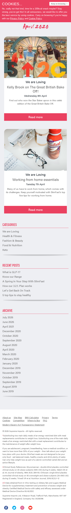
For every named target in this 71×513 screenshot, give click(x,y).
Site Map (18, 417)
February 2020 (10, 359)
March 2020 (9, 354)
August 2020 (9, 345)
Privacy (45, 417)
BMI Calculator (32, 417)
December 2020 (11, 331)
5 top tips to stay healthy (16, 295)
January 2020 (10, 363)
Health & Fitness (12, 236)
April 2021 (8, 326)
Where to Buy (33, 420)
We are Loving (10, 231)
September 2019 (11, 382)
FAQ (45, 420)
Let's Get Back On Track (16, 290)
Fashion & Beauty (12, 240)
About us (6, 417)
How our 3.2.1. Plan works (17, 286)
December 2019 (11, 368)
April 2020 (8, 349)
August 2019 (9, 386)
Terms (55, 417)
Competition (18, 420)
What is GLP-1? (11, 272)
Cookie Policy (35, 18)
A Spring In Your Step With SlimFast (23, 281)
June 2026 (8, 322)
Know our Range (12, 276)
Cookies (6, 420)
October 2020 (10, 336)
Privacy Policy (17, 18)
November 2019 (11, 373)
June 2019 (8, 391)
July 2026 (7, 317)
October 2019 (10, 377)
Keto (5, 250)
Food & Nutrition (12, 245)
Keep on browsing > (59, 4)
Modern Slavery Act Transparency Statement (23, 424)
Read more (35, 117)
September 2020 (11, 340)
